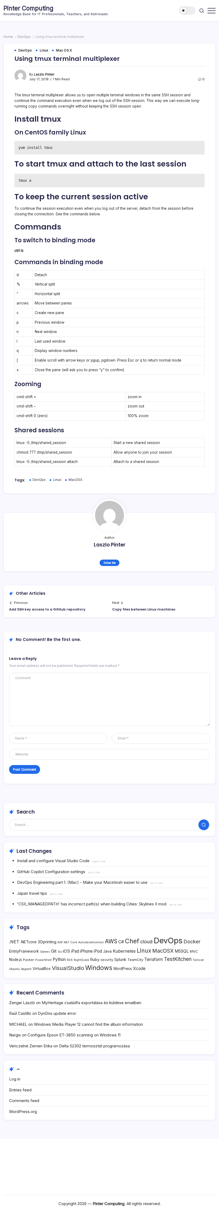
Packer (28, 960)
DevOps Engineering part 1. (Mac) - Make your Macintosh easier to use (82, 882)
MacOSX (75, 480)
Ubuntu (14, 969)
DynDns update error (57, 1013)
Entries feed (20, 1089)
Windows (98, 968)
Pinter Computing (28, 8)
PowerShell (43, 960)
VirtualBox (42, 968)
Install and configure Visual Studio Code (53, 860)
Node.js (15, 959)
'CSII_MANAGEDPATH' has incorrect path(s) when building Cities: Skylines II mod (91, 903)
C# (121, 941)
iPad (75, 951)
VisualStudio (68, 968)
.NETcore (28, 942)
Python (59, 959)
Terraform (153, 959)
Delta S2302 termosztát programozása (94, 1045)
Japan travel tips (32, 893)
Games (45, 951)
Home (8, 37)
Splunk (120, 959)
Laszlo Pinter (44, 74)
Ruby (94, 959)
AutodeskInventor (91, 942)
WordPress (122, 969)
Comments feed (24, 1100)
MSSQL (182, 951)
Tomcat (198, 960)
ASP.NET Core (67, 942)
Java (107, 951)
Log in (14, 1079)
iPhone (86, 951)
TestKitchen (177, 959)
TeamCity (135, 959)
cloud (146, 941)
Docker (192, 941)
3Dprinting (47, 941)
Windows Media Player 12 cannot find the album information (88, 1024)
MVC (194, 951)
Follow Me (110, 562)
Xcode (139, 968)
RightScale (81, 960)
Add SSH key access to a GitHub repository (47, 609)
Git (54, 951)
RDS (70, 960)
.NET (14, 941)
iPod (98, 951)
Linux (57, 480)
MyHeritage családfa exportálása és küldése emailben (91, 1002)
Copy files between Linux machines (143, 609)
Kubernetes (124, 951)
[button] (187, 10)
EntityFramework (24, 951)
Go (60, 951)
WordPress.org (23, 1111)
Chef (132, 941)
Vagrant (26, 969)
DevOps (24, 37)
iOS (66, 951)
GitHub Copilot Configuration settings (51, 871)
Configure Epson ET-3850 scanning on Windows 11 (74, 1034)
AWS (111, 941)
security (106, 960)
